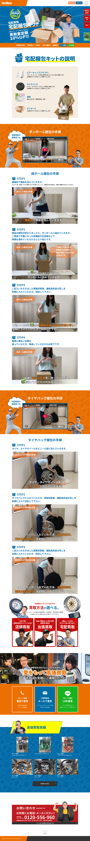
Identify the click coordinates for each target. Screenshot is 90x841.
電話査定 (55, 45)
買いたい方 (71, 2)
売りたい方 (79, 2)
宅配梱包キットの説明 (33, 45)
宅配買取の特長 (20, 45)
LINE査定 (71, 45)
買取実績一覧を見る (45, 783)
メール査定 (63, 45)
